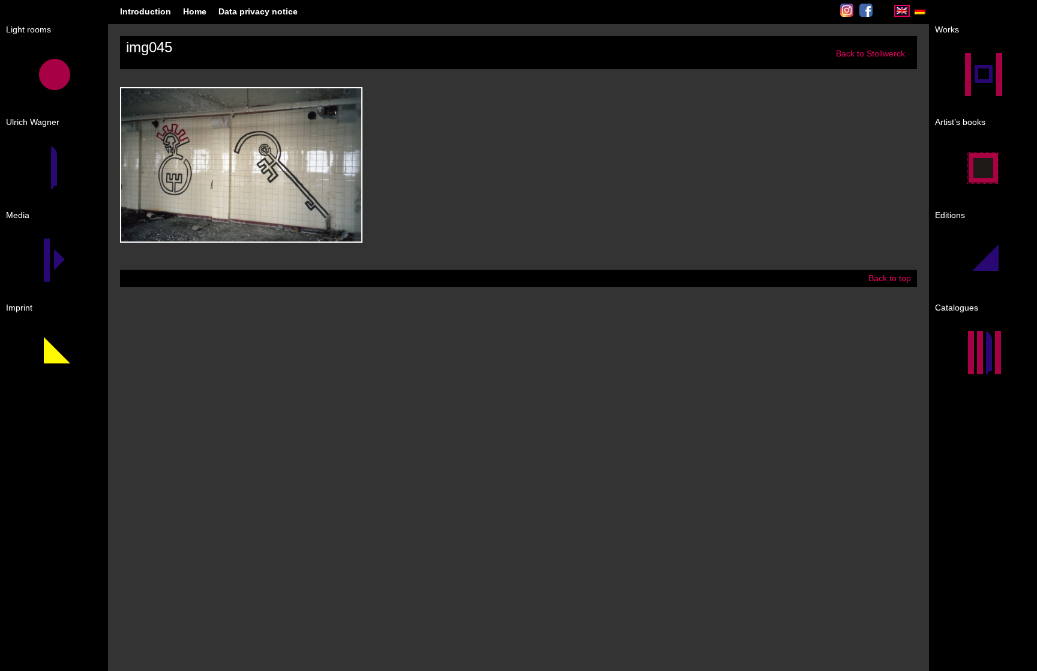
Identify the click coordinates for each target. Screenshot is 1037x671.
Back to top (889, 278)
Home (194, 11)
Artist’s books (960, 122)
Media (17, 215)
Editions (950, 215)
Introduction (145, 11)
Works (947, 29)
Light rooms (28, 29)
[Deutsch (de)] (920, 14)
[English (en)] (902, 14)
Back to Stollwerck (870, 53)
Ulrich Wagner (32, 122)
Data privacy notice (258, 11)
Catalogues (956, 307)
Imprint (19, 307)
